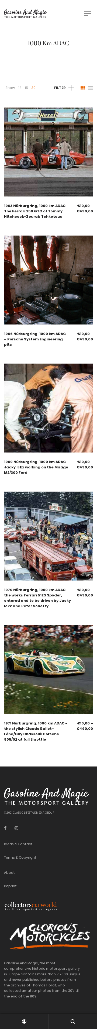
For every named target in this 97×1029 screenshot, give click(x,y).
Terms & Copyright (20, 857)
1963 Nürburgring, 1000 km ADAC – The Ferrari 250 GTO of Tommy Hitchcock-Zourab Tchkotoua (36, 211)
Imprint (10, 886)
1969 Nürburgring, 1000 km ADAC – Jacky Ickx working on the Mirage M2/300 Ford (36, 467)
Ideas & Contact (18, 844)
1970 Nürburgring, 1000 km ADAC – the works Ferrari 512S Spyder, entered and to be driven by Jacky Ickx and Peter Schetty (37, 598)
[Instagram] (16, 828)
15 (26, 87)
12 (19, 87)
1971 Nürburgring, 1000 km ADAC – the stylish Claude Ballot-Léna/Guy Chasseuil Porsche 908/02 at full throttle (36, 731)
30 (34, 87)
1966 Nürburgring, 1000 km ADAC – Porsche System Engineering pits (35, 339)
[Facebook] (5, 828)
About (9, 872)
